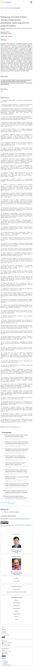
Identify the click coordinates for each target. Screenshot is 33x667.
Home (2, 8)
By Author (6, 662)
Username (4, 629)
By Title (5, 663)
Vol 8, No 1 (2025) (8, 8)
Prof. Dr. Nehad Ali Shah (16, 550)
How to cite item (8, 642)
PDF (2, 91)
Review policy (7, 645)
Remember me (6, 635)
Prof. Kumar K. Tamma (16, 572)
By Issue (6, 661)
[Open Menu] (31, 2)
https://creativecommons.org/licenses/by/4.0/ (19, 518)
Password (4, 632)
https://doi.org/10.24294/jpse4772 (11, 427)
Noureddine (17, 8)
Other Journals (7, 664)
